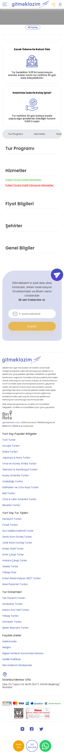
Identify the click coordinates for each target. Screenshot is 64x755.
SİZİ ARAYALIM (32, 746)
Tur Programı (15, 134)
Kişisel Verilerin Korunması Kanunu (22, 653)
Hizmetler (39, 134)
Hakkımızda (9, 641)
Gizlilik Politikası (11, 659)
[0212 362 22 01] (53, 4)
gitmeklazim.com (11, 422)
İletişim (6, 647)
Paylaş (34, 27)
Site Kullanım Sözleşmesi (17, 665)
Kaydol (32, 326)
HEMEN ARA (19, 746)
